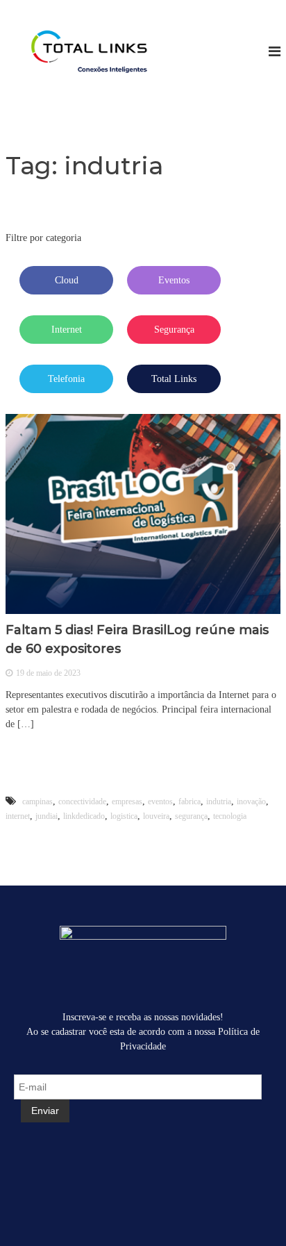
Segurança (174, 329)
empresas (127, 801)
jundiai (46, 816)
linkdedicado (84, 816)
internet (18, 816)
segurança (191, 816)
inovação (251, 801)
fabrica (189, 801)
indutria (218, 801)
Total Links (173, 379)
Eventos (174, 280)
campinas (37, 801)
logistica (123, 816)
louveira (156, 816)
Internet (66, 329)
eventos (160, 801)
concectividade (82, 801)
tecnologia (229, 816)
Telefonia (66, 379)
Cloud (66, 280)
